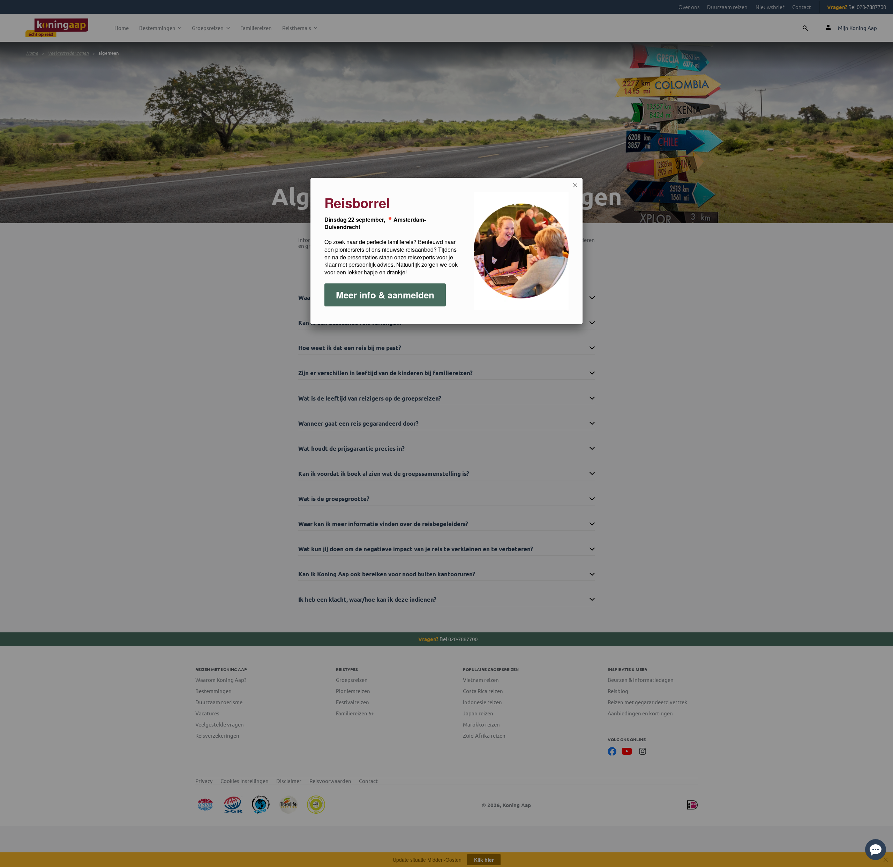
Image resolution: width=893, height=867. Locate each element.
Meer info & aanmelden (385, 294)
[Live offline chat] (875, 849)
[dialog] (446, 251)
